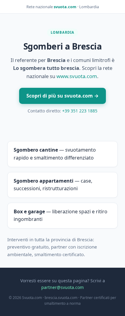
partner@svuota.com (62, 287)
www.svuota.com (76, 76)
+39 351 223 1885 (79, 111)
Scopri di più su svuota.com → (62, 95)
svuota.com (65, 6)
